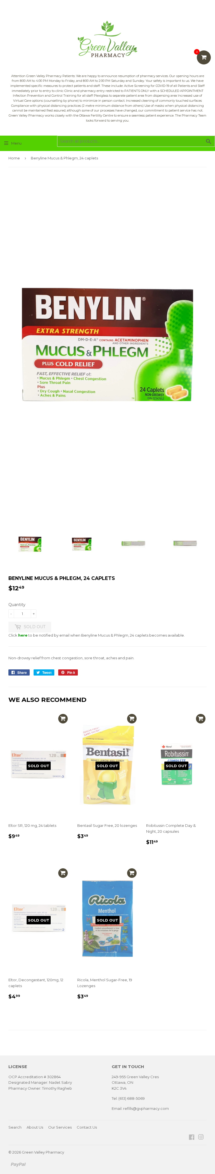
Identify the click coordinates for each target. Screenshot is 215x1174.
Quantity (16, 604)
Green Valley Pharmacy (43, 1152)
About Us (35, 1127)
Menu (16, 143)
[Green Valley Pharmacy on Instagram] (201, 1138)
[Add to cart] (63, 718)
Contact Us (87, 1127)
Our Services (60, 1127)
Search (15, 1127)
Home (14, 158)
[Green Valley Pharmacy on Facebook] (192, 1138)
